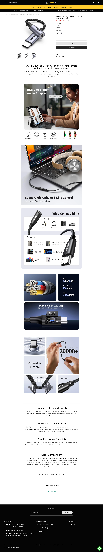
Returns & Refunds (44, 545)
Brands (50, 7)
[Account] (93, 2)
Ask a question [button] (51, 491)
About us (6, 545)
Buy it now (71, 48)
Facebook (58, 474)
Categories (40, 7)
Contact (56, 7)
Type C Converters (62, 25)
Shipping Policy (53, 545)
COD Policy (12, 545)
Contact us (29, 545)
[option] (28, 10)
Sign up (67, 512)
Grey (61, 33)
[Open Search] (5, 2)
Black (57, 33)
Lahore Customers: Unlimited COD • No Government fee (28, 10)
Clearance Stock (70, 545)
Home (32, 7)
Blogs (70, 7)
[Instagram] (72, 524)
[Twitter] (74, 524)
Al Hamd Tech (16, 547)
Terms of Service (61, 545)
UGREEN (59, 23)
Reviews (63, 7)
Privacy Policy (36, 545)
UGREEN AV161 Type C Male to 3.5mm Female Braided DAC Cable (24, 14)
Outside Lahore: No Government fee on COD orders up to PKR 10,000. (75, 10)
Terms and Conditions (21, 545)
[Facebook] (69, 524)
